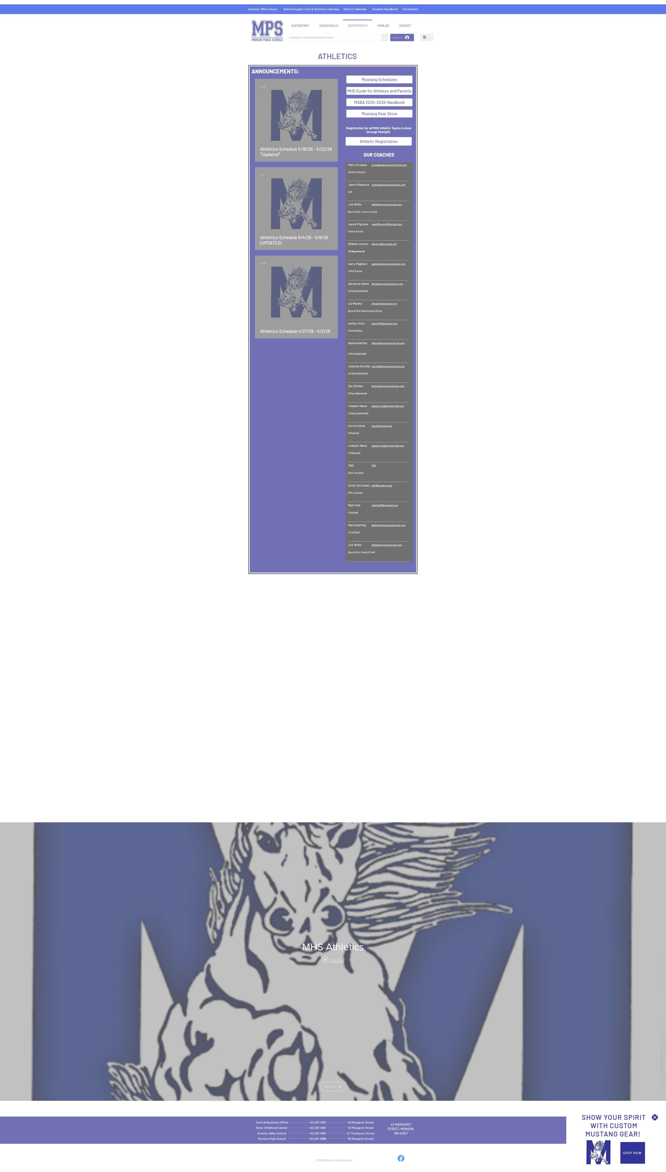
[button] (655, 1117)
